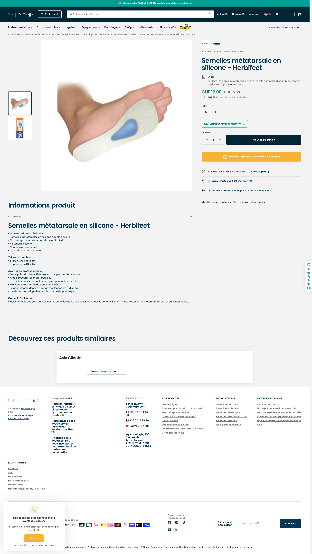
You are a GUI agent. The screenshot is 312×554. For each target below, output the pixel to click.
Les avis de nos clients (228, 424)
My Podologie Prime (173, 432)
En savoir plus (235, 84)
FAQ (259, 424)
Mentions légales (220, 547)
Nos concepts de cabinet (176, 412)
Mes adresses (15, 484)
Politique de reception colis (231, 416)
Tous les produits (136, 34)
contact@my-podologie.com (135, 405)
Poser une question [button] (103, 371)
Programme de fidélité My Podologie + (184, 428)
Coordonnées (171, 547)
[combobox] (140, 14)
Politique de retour (226, 420)
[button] (298, 14)
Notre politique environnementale (276, 408)
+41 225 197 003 (293, 27)
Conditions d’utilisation (127, 547)
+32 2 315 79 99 (139, 420)
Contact (13, 468)
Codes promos (170, 420)
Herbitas (60, 34)
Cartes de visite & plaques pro (179, 416)
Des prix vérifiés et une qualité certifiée (279, 412)
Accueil (12, 34)
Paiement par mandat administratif (183, 408)
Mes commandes (18, 480)
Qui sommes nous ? (268, 404)
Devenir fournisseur (227, 404)
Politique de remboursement (71, 547)
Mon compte (15, 476)
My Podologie (28, 408)
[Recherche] (209, 14)
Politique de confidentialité (101, 547)
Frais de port (213, 97)
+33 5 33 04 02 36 (137, 413)
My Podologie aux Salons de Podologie (279, 420)
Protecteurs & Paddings (81, 34)
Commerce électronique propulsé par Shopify (20, 417)
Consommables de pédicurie (35, 34)
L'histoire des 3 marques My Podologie (279, 416)
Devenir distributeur (227, 408)
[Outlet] (185, 27)
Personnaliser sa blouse (175, 424)
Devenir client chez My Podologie (26, 488)
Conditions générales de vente (194, 547)
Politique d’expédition (151, 547)
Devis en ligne (169, 404)
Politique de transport (228, 412)
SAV (10, 472)
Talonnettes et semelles (111, 34)
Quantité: (206, 132)
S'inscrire (290, 523)
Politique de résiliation (241, 547)
